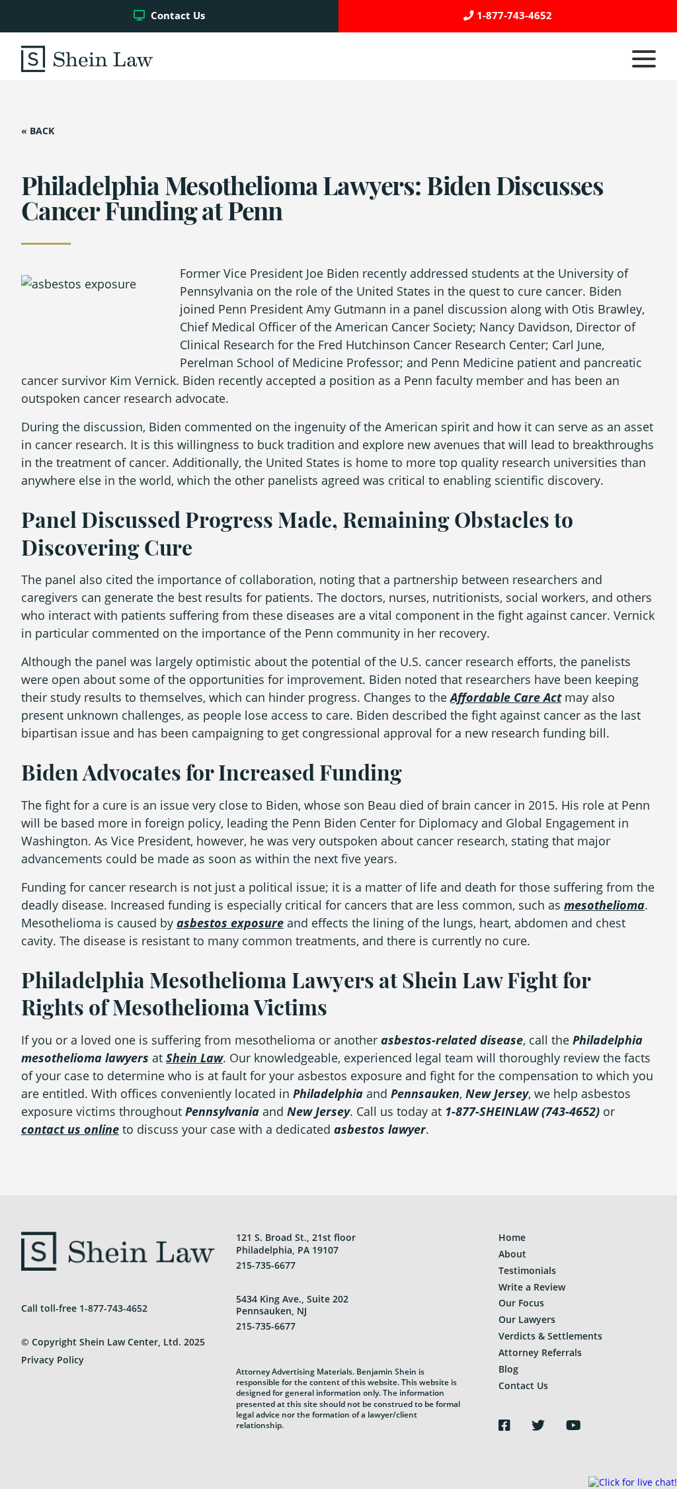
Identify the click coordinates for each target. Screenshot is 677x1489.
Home (512, 1237)
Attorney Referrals (540, 1352)
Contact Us (176, 15)
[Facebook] (504, 1425)
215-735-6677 (266, 1265)
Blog (508, 1369)
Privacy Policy (52, 1359)
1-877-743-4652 (514, 15)
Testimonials (527, 1270)
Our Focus (521, 1303)
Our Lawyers (526, 1319)
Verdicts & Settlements (550, 1336)
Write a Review (531, 1287)
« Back (37, 131)
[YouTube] (573, 1425)
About (512, 1254)
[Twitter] (538, 1425)
